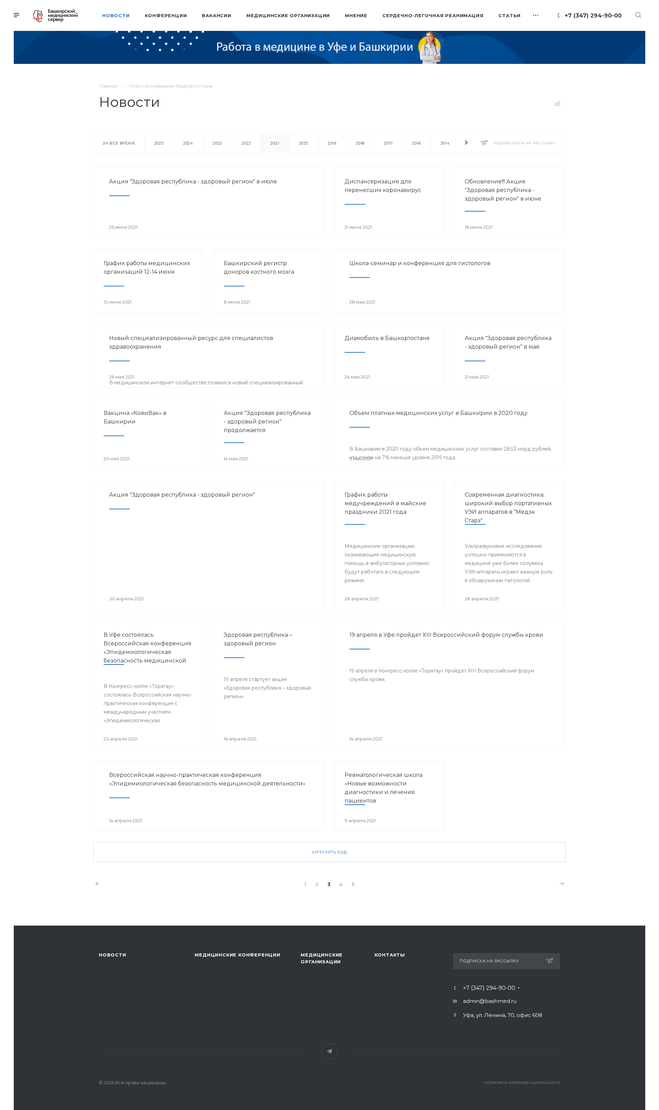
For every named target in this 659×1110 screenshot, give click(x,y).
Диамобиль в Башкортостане (387, 338)
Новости (112, 955)
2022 (246, 143)
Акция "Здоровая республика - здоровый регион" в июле (193, 181)
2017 (388, 143)
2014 (445, 143)
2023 (217, 143)
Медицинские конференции (237, 955)
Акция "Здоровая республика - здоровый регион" (182, 494)
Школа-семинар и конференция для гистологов (419, 263)
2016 (416, 143)
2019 (332, 143)
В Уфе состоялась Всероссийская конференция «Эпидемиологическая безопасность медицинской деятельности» (148, 652)
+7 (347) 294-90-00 (593, 15)
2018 (360, 143)
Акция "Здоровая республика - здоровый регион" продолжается (267, 421)
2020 (303, 143)
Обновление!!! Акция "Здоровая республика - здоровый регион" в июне (503, 190)
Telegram (329, 1051)
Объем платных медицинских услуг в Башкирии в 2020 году (438, 413)
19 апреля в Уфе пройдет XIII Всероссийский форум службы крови (446, 635)
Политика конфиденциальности (522, 1082)
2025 (159, 143)
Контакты (389, 955)
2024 (188, 143)
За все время (119, 143)
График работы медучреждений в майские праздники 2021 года (385, 503)
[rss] (558, 103)
